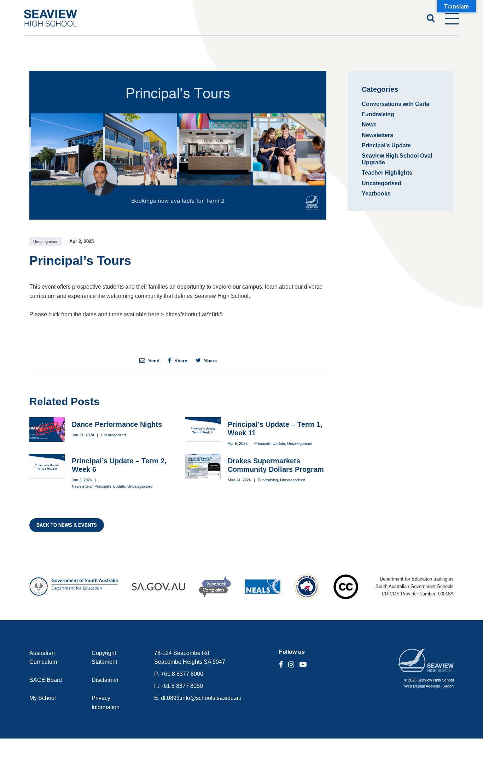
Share (180, 360)
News (369, 124)
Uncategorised (45, 241)
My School (42, 698)
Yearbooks (376, 194)
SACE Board (45, 680)
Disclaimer (105, 680)
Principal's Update (269, 443)
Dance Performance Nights (117, 424)
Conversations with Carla (395, 104)
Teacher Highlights (387, 173)
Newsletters (82, 486)
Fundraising (268, 480)
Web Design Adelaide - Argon (429, 686)
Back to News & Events (66, 525)
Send (153, 360)
